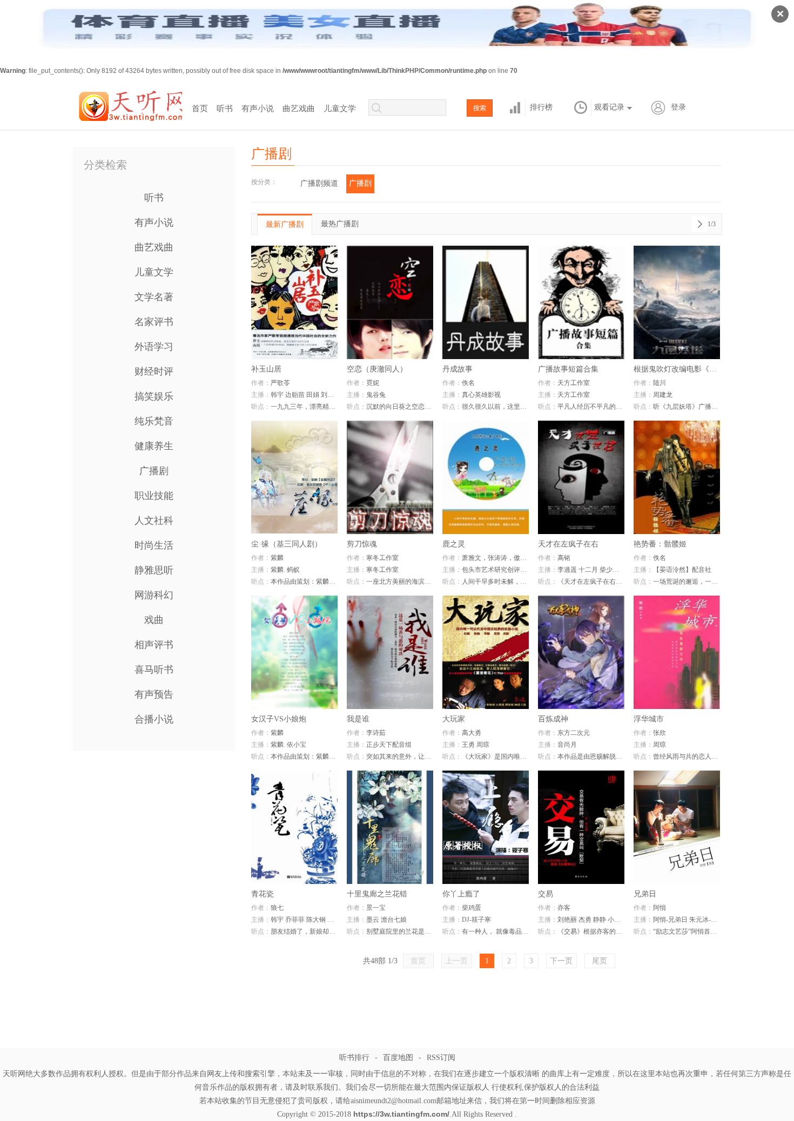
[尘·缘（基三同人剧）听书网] (294, 477)
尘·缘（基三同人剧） (286, 544)
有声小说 (257, 108)
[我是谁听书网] (390, 652)
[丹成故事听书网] (485, 302)
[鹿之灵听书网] (485, 477)
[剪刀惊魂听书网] (390, 477)
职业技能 (153, 495)
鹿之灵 (453, 544)
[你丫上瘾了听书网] (485, 827)
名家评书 (153, 321)
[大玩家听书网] (485, 652)
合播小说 (153, 719)
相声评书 (153, 644)
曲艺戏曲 (298, 108)
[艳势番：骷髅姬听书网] (677, 477)
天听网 (129, 104)
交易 (545, 894)
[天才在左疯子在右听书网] (581, 477)
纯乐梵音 (153, 421)
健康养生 (153, 446)
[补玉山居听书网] (294, 302)
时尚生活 (153, 545)
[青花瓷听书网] (294, 827)
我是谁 (358, 719)
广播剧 (154, 470)
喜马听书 (153, 669)
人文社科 (153, 520)
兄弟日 (645, 894)
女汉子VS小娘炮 (278, 719)
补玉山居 (266, 369)
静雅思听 (153, 570)
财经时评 (153, 371)
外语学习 (153, 346)
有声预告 (153, 694)
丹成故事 (457, 369)
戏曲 (154, 619)
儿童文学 (340, 108)
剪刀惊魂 (362, 544)
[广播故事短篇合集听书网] (581, 302)
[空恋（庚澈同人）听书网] (390, 302)
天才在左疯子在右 (568, 544)
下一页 (561, 961)
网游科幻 (153, 595)
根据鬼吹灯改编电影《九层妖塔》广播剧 (677, 369)
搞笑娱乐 (153, 396)
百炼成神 (553, 719)
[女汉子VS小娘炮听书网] (294, 652)
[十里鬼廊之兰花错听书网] (390, 827)
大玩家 (453, 719)
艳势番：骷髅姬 (660, 544)
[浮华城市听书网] (677, 652)
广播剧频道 (319, 183)
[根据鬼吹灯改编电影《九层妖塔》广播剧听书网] (677, 302)
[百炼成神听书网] (581, 652)
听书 (225, 108)
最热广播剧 (340, 224)
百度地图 (398, 1058)
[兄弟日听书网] (677, 827)
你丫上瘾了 (461, 894)
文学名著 (153, 297)
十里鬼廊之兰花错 (377, 894)
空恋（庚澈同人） (377, 369)
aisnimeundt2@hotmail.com (393, 1101)
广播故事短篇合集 (568, 369)
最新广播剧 (285, 224)
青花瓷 (262, 894)
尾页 (599, 961)
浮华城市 (649, 719)
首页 (200, 108)
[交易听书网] (581, 827)
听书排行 (354, 1058)
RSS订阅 (441, 1058)
